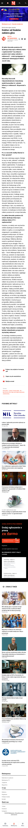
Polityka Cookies (6, 796)
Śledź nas (5, 802)
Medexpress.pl (6, 24)
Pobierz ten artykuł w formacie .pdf (15, 370)
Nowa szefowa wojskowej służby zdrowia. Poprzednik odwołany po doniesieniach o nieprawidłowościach (14, 654)
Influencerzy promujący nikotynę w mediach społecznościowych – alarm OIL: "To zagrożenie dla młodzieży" (14, 445)
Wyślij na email (10, 381)
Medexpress (6, 774)
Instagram (4, 811)
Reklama (4, 792)
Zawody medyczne (17, 24)
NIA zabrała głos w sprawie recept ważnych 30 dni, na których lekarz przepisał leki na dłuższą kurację (11, 608)
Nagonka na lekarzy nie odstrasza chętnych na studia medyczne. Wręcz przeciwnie (12, 631)
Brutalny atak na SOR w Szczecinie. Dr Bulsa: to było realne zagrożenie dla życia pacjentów (14, 677)
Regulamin (4, 545)
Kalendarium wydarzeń (7, 777)
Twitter (3, 806)
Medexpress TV (6, 780)
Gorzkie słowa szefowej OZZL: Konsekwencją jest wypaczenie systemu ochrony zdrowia (13, 762)
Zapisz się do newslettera (13, 376)
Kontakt (4, 799)
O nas (4, 788)
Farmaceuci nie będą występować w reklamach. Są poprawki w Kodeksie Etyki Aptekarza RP (13, 489)
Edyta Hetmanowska (12, 37)
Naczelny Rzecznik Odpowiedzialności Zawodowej (13, 393)
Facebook (4, 808)
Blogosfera (4, 785)
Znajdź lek (4, 782)
